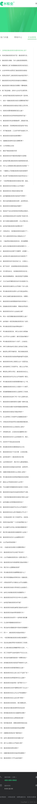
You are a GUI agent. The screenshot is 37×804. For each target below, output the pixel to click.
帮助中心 (18, 37)
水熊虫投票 (11, 797)
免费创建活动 (21, 797)
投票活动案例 (31, 797)
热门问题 (4, 37)
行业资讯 (32, 37)
